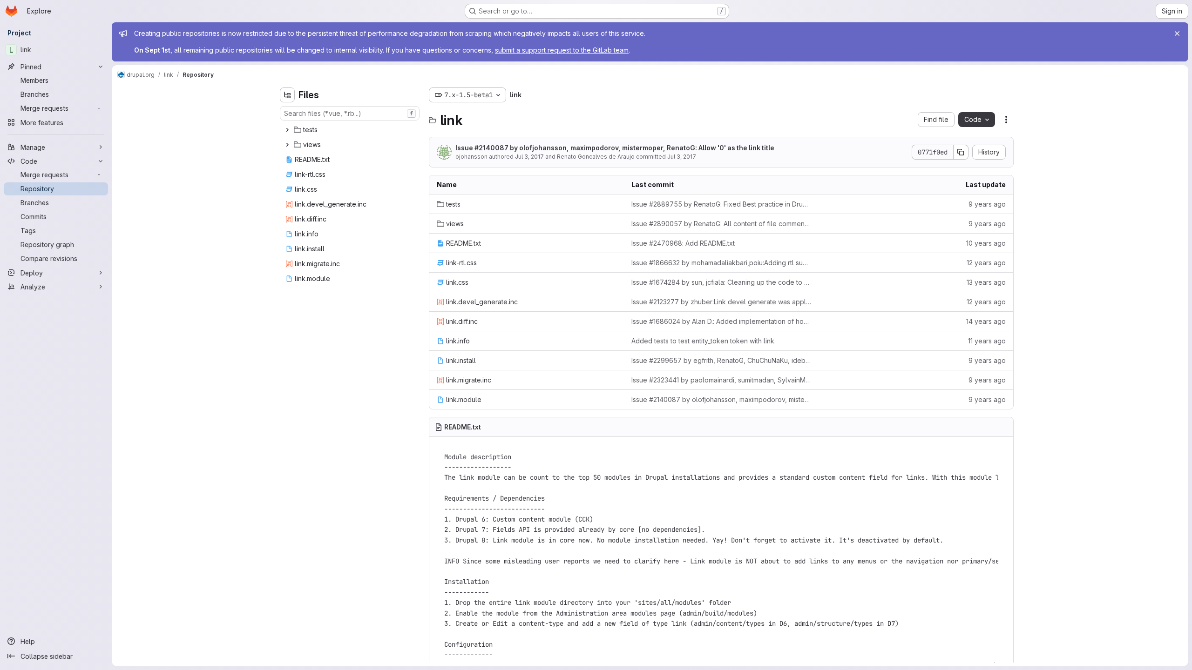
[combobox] (350, 113)
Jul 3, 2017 (529, 156)
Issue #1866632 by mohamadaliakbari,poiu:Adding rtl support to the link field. (721, 263)
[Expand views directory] (287, 144)
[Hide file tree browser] (287, 94)
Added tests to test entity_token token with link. (703, 341)
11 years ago (987, 341)
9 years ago (987, 204)
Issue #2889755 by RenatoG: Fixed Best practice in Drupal (721, 204)
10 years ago (986, 243)
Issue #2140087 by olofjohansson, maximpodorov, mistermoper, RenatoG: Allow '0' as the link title (614, 148)
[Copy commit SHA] (961, 152)
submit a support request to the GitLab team (562, 50)
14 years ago (986, 321)
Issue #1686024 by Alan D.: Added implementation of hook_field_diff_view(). (721, 321)
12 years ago (986, 263)
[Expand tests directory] (287, 129)
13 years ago (986, 282)
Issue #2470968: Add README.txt (683, 243)
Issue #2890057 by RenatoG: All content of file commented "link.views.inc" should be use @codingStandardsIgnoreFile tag (721, 224)
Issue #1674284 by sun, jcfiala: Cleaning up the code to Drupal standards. (721, 282)
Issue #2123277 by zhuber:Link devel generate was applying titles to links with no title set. (721, 302)
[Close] (1177, 33)
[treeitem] (351, 129)
